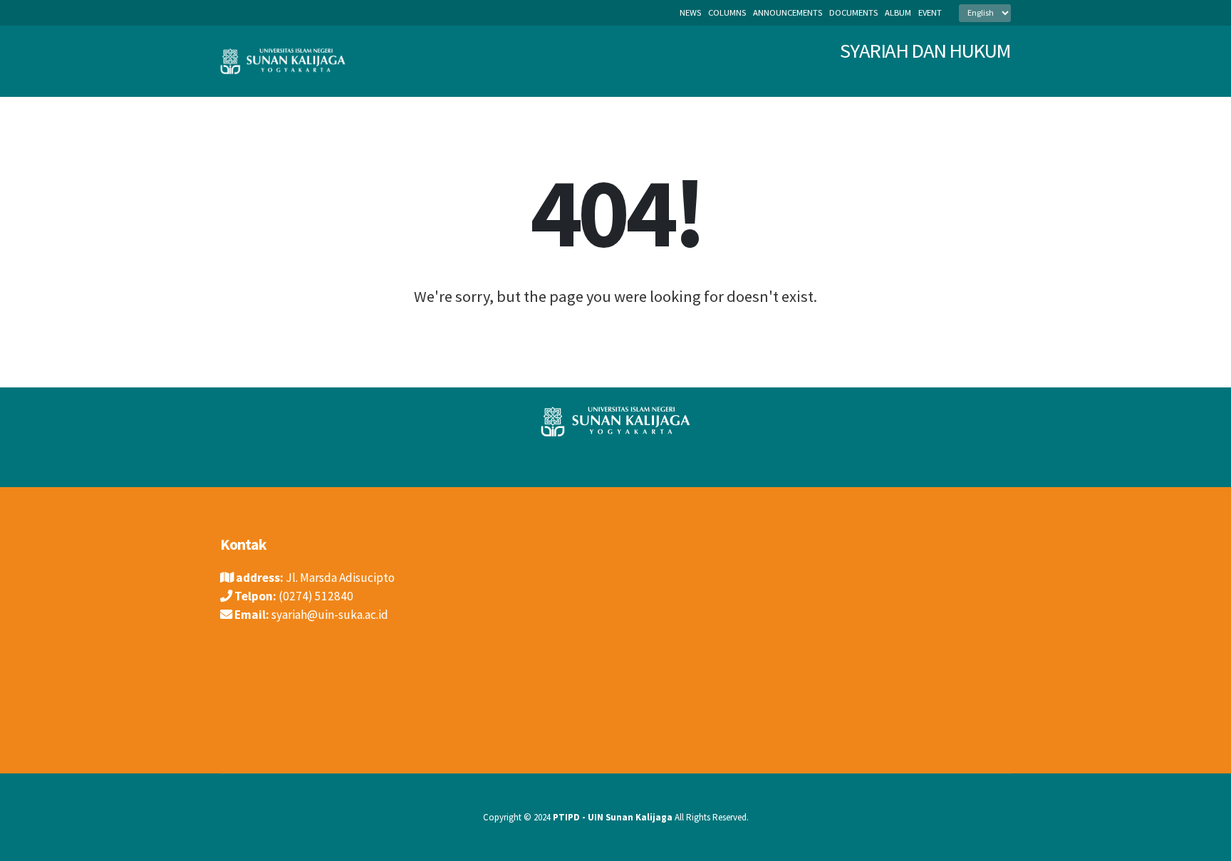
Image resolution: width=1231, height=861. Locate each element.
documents (853, 12)
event (930, 12)
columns (727, 12)
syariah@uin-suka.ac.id (329, 614)
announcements (787, 12)
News (690, 12)
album (898, 12)
